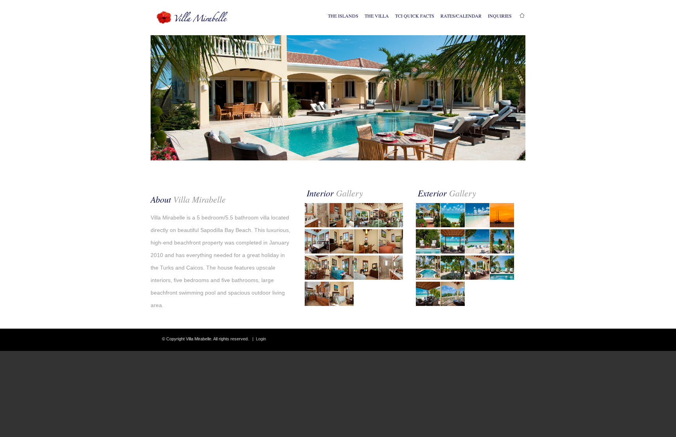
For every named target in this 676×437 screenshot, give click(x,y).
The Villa (377, 16)
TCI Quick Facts (414, 16)
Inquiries (500, 16)
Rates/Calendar (461, 16)
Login (261, 338)
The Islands (343, 16)
